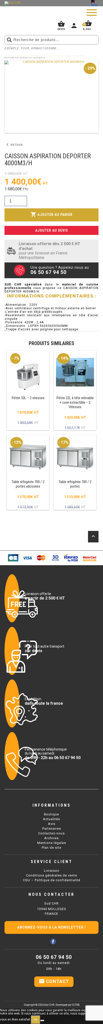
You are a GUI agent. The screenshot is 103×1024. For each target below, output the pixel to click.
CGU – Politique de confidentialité (51, 880)
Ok (36, 1019)
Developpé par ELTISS (68, 1004)
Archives (51, 838)
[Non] (42, 1020)
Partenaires (51, 828)
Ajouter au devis (51, 230)
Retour (13, 145)
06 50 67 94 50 (54, 957)
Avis (51, 824)
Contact (54, 981)
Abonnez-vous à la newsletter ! (51, 927)
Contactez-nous (51, 833)
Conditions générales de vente (51, 875)
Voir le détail (28, 391)
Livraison (51, 870)
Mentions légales (51, 843)
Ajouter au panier (51, 214)
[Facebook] (53, 941)
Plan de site (51, 847)
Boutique (51, 814)
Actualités (51, 819)
